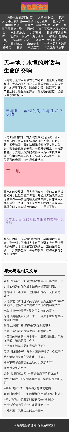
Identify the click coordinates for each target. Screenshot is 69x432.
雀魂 (19, 47)
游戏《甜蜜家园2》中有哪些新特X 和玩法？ (31, 373)
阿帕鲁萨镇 (12, 25)
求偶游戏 (33, 43)
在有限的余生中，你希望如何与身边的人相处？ (33, 393)
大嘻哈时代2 (46, 17)
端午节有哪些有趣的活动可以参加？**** (28, 362)
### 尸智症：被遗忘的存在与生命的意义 (29, 399)
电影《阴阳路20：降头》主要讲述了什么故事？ (34, 351)
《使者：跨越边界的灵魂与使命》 (25, 345)
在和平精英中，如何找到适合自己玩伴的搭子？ (33, 281)
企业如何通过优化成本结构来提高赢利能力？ (32, 286)
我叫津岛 (16, 43)
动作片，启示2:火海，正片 (27, 36)
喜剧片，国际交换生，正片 (42, 25)
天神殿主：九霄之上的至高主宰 (23, 410)
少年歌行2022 (21, 40)
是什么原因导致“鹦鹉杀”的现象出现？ (27, 325)
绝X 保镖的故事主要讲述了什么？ (25, 356)
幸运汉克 (33, 47)
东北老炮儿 (18, 32)
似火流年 (58, 21)
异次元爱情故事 (54, 47)
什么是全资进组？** (16, 367)
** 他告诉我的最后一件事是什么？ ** (26, 404)
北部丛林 (35, 32)
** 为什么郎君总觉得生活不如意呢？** (27, 331)
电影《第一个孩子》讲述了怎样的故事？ (29, 310)
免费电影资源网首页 (20, 17)
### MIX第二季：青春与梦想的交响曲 (27, 388)
